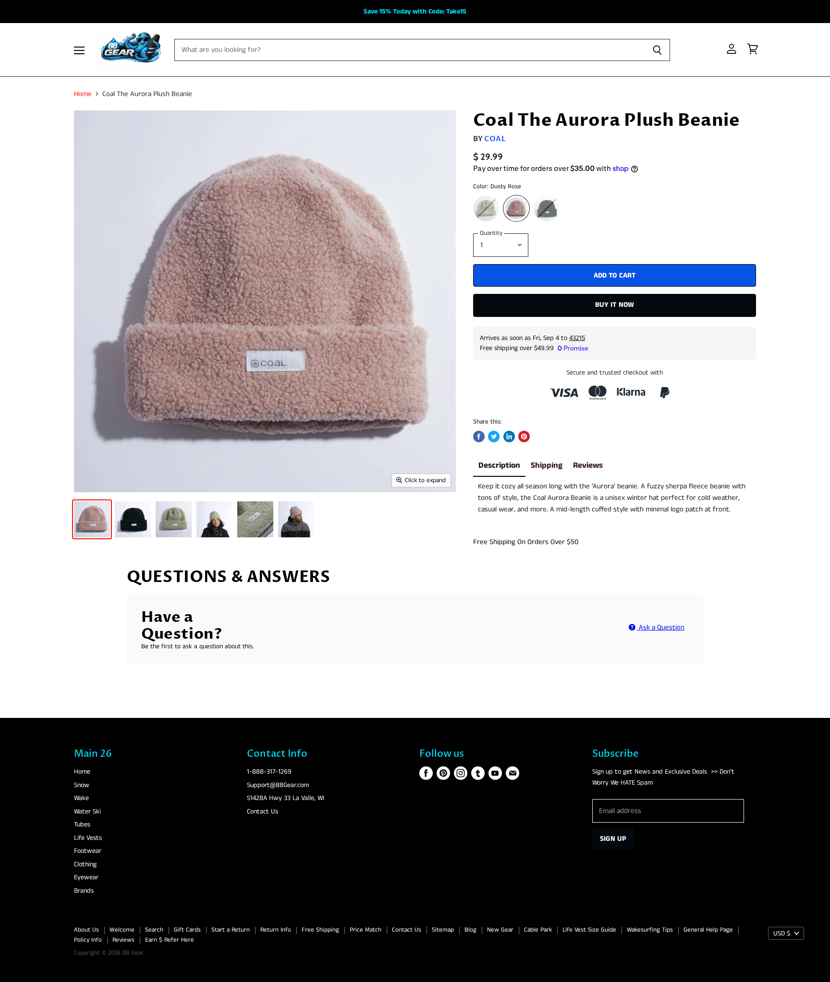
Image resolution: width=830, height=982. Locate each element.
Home (83, 94)
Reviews (588, 465)
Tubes (82, 824)
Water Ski (87, 811)
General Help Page (708, 929)
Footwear (87, 851)
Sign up (613, 839)
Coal (494, 139)
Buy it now (615, 305)
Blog (470, 929)
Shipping (546, 465)
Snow (81, 785)
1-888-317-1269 (269, 771)
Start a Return (230, 929)
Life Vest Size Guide (589, 929)
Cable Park (538, 929)
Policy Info (88, 940)
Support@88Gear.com (278, 785)
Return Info (275, 929)
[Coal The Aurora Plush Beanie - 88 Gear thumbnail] (92, 519)
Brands (84, 891)
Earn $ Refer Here (169, 940)
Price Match (365, 929)
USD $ (781, 933)
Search (154, 929)
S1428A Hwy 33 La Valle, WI (285, 798)
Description (499, 465)
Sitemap (443, 929)
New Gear (500, 929)
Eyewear (86, 877)
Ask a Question (660, 627)
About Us (86, 929)
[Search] (657, 50)
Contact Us (262, 811)
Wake (81, 798)
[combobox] (611, 498)
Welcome (122, 929)
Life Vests (88, 838)
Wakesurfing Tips (650, 929)
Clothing (85, 864)
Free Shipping (320, 929)
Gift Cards (187, 929)
